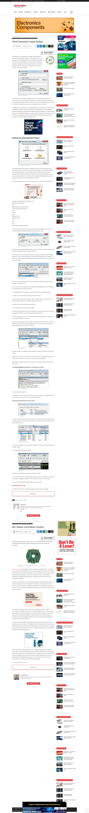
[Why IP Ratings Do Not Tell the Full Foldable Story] (59, 179)
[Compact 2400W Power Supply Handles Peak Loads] (59, 253)
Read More (22, 509)
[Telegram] (38, 46)
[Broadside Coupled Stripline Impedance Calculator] (59, 305)
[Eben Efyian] (14, 46)
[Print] (52, 46)
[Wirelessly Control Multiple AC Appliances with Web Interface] (59, 127)
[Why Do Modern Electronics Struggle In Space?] (59, 95)
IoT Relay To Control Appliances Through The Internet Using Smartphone (69, 83)
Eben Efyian (18, 46)
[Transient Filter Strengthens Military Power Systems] (59, 236)
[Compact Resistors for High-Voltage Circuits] (59, 242)
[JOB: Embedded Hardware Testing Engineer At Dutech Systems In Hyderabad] (59, 273)
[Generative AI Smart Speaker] (59, 90)
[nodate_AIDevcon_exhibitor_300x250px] (33, 134)
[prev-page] (57, 99)
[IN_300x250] (67, 50)
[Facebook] (57, 1)
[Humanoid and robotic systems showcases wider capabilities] (59, 184)
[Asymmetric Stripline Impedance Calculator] (59, 316)
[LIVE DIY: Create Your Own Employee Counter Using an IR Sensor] (59, 205)
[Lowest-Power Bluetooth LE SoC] (59, 147)
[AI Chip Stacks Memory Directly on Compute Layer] (59, 158)
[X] (62, 1)
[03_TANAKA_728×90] (44, 812)
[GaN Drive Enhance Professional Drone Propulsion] (59, 247)
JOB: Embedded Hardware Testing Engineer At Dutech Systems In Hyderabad (69, 273)
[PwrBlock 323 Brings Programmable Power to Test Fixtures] (59, 173)
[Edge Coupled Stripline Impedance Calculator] (59, 311)
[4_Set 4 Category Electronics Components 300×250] (67, 68)
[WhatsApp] (46, 46)
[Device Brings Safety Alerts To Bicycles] (59, 153)
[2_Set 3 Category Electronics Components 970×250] (44, 25)
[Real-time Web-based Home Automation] (59, 110)
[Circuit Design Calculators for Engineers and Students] (59, 300)
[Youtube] (64, 1)
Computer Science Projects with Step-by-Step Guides (34, 36)
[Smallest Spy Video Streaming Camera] (59, 121)
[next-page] (59, 99)
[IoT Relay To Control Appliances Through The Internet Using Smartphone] (59, 84)
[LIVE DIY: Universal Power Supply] (59, 211)
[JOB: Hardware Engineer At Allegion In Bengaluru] (59, 279)
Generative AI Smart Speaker (69, 88)
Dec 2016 (16, 500)
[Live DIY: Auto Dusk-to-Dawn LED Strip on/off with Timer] (59, 222)
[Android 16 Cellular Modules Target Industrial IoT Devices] (59, 190)
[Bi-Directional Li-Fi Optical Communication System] (59, 78)
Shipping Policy (16, 810)
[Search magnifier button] (71, 12)
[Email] (49, 46)
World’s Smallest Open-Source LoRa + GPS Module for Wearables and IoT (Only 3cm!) (69, 115)
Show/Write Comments (33, 515)
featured (20, 500)
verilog (24, 500)
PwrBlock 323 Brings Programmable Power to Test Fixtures (69, 173)
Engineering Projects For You (20, 36)
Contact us (21, 810)
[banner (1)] (33, 198)
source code (21, 485)
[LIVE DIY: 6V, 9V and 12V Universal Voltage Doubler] (59, 216)
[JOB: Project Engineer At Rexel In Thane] (59, 285)
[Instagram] (59, 1)
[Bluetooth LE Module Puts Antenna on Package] (59, 142)
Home (13, 36)
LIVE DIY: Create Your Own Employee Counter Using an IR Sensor (69, 204)
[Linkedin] (60, 1)
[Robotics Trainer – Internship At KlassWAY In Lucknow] (59, 268)
